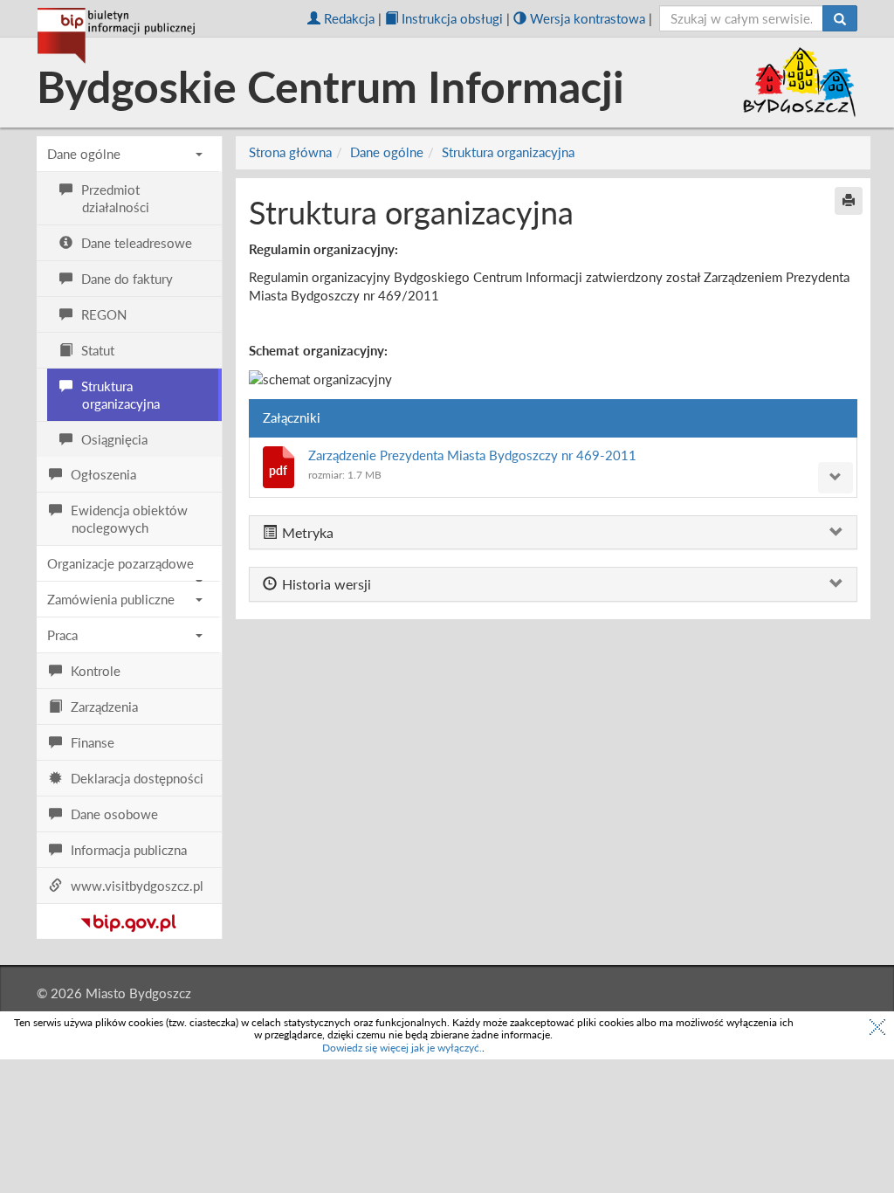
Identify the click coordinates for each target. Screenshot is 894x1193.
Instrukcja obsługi (452, 18)
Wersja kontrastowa (587, 18)
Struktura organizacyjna (508, 152)
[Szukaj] (839, 18)
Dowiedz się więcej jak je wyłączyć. (402, 1047)
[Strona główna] (116, 36)
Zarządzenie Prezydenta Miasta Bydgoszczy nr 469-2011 (472, 455)
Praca (62, 635)
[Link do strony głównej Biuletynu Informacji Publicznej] (129, 920)
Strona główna (290, 152)
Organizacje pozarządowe (120, 563)
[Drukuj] (849, 201)
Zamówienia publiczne (111, 599)
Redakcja (349, 18)
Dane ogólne (83, 154)
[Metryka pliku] (835, 477)
